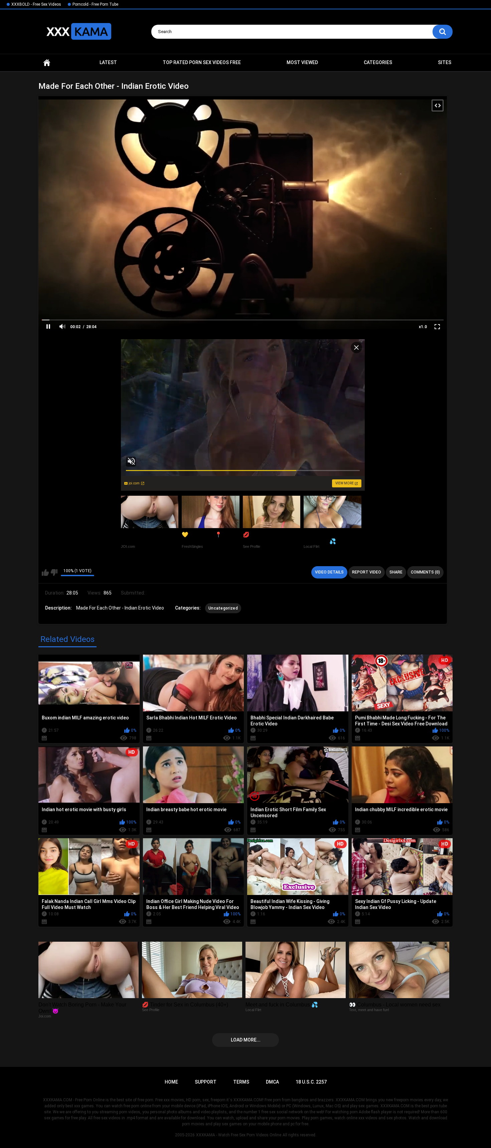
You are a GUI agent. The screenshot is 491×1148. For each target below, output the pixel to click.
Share (395, 572)
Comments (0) (425, 572)
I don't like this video (53, 572)
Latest (108, 62)
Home (46, 62)
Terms (241, 1082)
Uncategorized (223, 608)
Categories (378, 62)
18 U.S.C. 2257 (311, 1082)
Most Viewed (302, 62)
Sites (444, 62)
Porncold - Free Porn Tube (95, 4)
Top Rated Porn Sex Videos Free (202, 62)
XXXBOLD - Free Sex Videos (36, 4)
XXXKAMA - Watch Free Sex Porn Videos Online (238, 1135)
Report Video (366, 572)
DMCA (272, 1082)
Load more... (246, 1040)
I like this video (45, 572)
